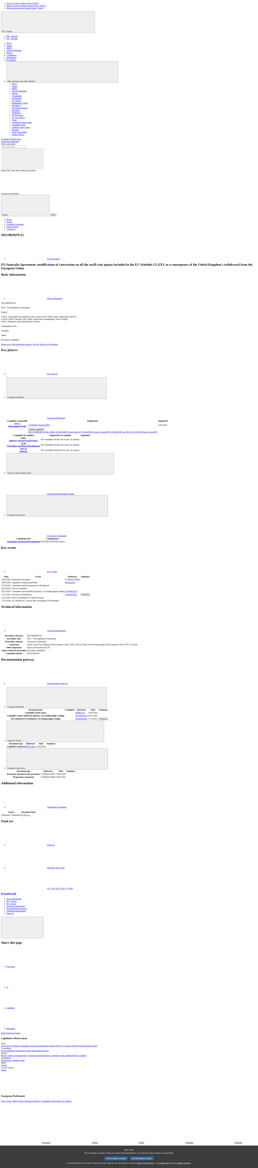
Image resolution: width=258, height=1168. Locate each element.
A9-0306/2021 (71, 591)
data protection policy (146, 1163)
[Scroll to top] (22, 927)
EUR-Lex (25, 815)
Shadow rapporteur (36, 429)
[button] (41, 1091)
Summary (85, 595)
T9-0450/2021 (71, 594)
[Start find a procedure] (22, 158)
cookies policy (164, 1163)
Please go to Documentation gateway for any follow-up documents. (29, 344)
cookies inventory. (184, 1163)
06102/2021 (70, 582)
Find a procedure (8, 144)
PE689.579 (80, 713)
